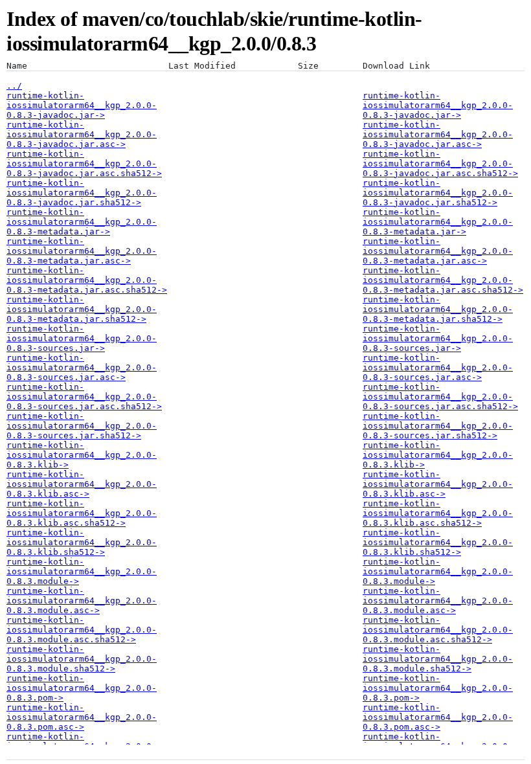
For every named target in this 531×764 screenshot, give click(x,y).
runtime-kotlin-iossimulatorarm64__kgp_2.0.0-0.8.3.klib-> (81, 454)
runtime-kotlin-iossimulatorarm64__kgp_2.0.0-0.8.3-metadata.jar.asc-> (81, 250)
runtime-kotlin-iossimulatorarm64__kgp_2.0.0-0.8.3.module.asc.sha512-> (81, 629)
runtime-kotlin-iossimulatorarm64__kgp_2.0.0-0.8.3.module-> (81, 571)
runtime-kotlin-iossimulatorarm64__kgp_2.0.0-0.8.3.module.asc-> (81, 600)
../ (14, 86)
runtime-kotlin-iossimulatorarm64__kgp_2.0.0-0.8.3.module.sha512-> (81, 658)
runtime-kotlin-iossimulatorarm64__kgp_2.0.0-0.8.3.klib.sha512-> (81, 542)
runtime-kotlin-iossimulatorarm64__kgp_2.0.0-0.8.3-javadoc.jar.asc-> (81, 134)
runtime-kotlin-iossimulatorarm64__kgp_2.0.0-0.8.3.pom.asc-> (81, 717)
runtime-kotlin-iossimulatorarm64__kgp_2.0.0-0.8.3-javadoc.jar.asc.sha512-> (84, 163)
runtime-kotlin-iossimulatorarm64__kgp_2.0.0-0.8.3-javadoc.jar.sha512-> (81, 192)
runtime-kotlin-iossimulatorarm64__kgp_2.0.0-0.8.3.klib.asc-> (81, 484)
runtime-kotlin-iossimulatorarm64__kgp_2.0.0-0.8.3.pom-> (81, 687)
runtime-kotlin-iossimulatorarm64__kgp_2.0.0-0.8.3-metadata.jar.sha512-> (81, 309)
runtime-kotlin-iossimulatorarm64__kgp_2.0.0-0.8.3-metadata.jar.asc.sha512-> (86, 280)
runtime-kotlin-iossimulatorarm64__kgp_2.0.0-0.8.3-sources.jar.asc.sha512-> (84, 396)
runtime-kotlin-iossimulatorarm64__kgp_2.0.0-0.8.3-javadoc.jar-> (81, 105)
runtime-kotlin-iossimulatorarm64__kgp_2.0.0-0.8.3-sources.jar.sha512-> (81, 425)
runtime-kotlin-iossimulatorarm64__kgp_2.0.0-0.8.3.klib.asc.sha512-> (81, 513)
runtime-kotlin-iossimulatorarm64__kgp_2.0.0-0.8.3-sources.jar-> (81, 338)
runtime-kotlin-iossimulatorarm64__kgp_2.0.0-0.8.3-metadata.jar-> (81, 221)
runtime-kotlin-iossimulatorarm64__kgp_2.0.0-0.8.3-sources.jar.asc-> (81, 367)
